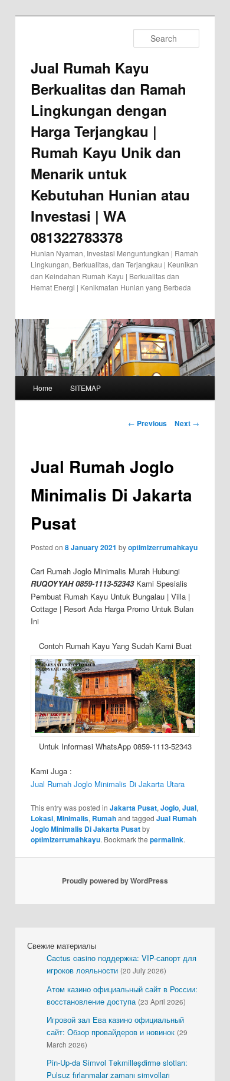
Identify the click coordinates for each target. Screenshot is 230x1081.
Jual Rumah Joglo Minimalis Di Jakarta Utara (108, 783)
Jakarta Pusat (133, 807)
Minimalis (72, 818)
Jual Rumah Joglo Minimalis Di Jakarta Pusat (113, 823)
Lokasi (42, 818)
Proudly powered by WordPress (115, 880)
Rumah (104, 818)
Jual (189, 807)
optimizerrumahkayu (163, 547)
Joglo (169, 807)
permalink (166, 839)
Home (42, 388)
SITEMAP (85, 388)
